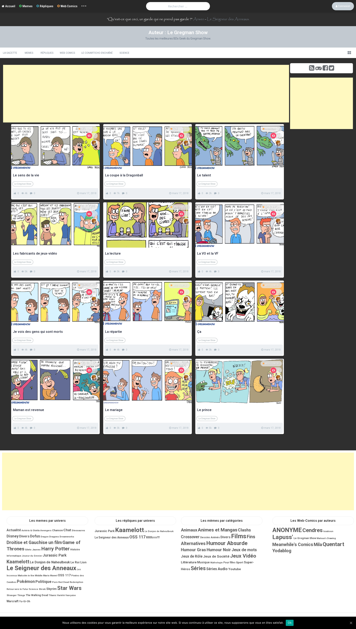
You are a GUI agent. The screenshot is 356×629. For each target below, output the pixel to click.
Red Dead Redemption (70, 582)
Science (124, 52)
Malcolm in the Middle (30, 575)
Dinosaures (78, 530)
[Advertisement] (146, 93)
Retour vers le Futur (17, 589)
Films (238, 536)
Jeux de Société (216, 556)
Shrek (42, 589)
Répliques (46, 6)
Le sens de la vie (26, 175)
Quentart (333, 544)
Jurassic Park (55, 555)
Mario (46, 575)
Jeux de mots (244, 549)
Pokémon (26, 581)
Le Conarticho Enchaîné (97, 52)
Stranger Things (16, 595)
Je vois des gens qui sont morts (38, 332)
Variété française (66, 595)
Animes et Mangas (217, 530)
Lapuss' (282, 537)
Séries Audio (217, 569)
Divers (24, 536)
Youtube (234, 569)
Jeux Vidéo (243, 556)
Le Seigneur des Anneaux (228, 19)
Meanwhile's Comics (292, 544)
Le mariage (114, 410)
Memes (27, 6)
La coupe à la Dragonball (124, 175)
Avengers (46, 530)
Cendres (312, 530)
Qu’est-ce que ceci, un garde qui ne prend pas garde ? (149, 19)
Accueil (10, 6)
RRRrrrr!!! (153, 537)
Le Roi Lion (78, 562)
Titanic (52, 595)
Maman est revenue (28, 410)
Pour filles (229, 562)
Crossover (190, 537)
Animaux (189, 530)
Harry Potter (55, 549)
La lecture (113, 253)
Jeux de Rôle (192, 556)
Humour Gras (193, 549)
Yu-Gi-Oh (24, 601)
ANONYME (287, 529)
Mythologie (216, 562)
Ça (199, 332)
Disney (13, 536)
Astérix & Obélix (31, 530)
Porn (55, 582)
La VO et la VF (207, 253)
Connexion (343, 6)
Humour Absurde (226, 543)
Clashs (244, 530)
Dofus (35, 536)
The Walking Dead (37, 595)
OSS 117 (64, 575)
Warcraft (13, 601)
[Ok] (351, 623)
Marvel (53, 575)
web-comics (87, 129)
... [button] (84, 5)
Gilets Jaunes (33, 549)
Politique (43, 581)
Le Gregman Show (22, 184)
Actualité (14, 530)
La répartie (113, 332)
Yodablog (281, 550)
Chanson (57, 530)
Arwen (198, 19)
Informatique (14, 555)
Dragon (45, 536)
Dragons (54, 536)
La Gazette (10, 52)
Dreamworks (67, 536)
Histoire (75, 549)
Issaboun (328, 531)
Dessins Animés (210, 537)
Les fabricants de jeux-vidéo (35, 253)
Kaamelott (18, 562)
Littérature (189, 562)
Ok (290, 622)
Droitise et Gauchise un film (34, 542)
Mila (318, 544)
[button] (349, 53)
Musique (203, 562)
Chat (67, 530)
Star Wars (69, 588)
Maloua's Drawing (326, 538)
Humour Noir (219, 549)
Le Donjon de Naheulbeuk (50, 562)
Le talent (204, 175)
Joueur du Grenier (32, 555)
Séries (198, 568)
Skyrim (51, 589)
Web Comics (69, 6)
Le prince (204, 410)
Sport (239, 562)
